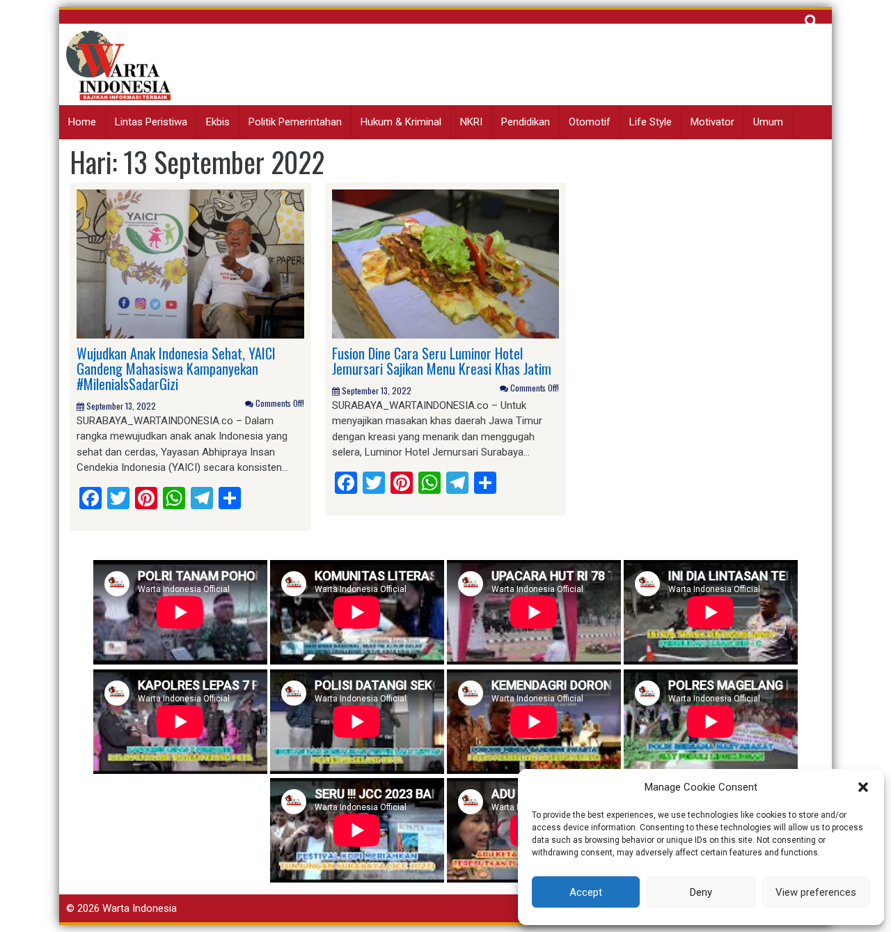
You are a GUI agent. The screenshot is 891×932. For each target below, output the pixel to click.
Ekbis (218, 122)
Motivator (712, 122)
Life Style (650, 122)
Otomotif (589, 122)
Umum (768, 122)
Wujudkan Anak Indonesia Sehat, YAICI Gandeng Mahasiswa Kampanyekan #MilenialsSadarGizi (176, 368)
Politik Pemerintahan (295, 122)
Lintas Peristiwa (151, 122)
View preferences (815, 892)
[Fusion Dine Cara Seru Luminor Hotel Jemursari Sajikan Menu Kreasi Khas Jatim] (446, 263)
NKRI (471, 122)
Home (82, 122)
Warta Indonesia (139, 908)
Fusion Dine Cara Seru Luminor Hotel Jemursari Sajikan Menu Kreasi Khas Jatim (441, 361)
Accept (585, 892)
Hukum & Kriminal (401, 122)
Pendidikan (525, 122)
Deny (701, 892)
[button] (863, 787)
